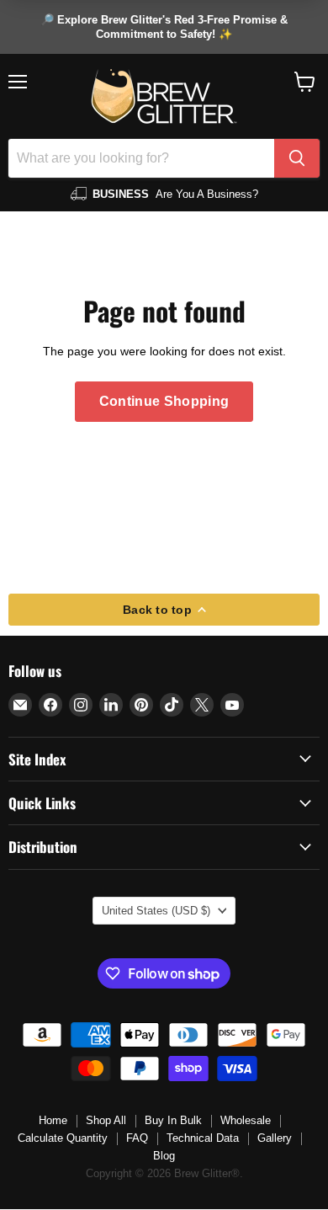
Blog (164, 1155)
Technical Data (203, 1138)
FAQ (137, 1138)
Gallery (274, 1138)
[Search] (297, 158)
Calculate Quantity (63, 1138)
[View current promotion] (164, 27)
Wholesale (245, 1120)
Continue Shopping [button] (164, 401)
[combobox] (141, 158)
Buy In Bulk (173, 1120)
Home (53, 1120)
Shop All (106, 1120)
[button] (305, 81)
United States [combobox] (156, 910)
